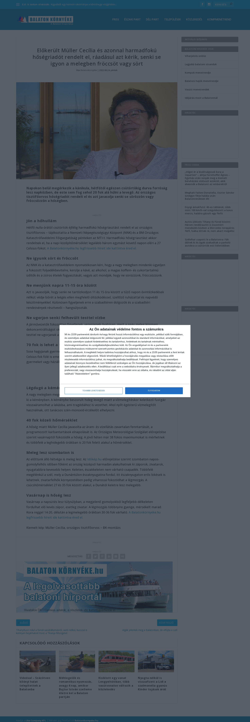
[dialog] (125, 361)
